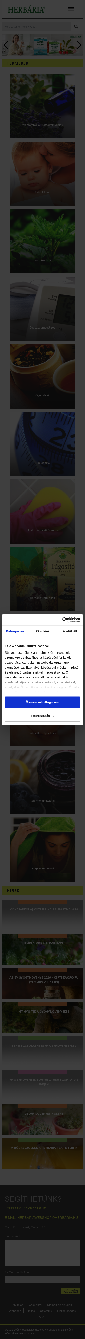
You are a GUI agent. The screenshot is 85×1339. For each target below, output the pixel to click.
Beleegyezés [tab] (15, 631)
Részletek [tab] (42, 631)
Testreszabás (40, 715)
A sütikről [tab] (70, 631)
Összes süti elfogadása (42, 702)
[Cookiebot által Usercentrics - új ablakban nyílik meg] (62, 620)
